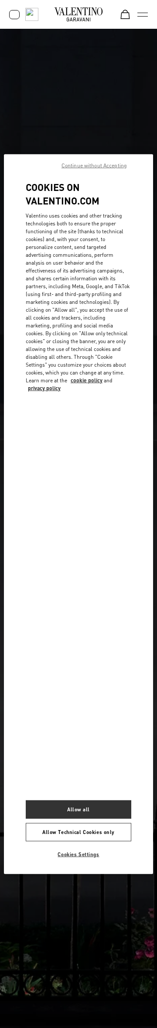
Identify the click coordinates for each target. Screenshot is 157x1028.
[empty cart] (125, 14)
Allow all (78, 809)
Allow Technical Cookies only (78, 831)
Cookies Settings (78, 854)
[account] (14, 14)
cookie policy (86, 380)
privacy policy (44, 388)
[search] (31, 14)
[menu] (142, 14)
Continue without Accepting (94, 165)
